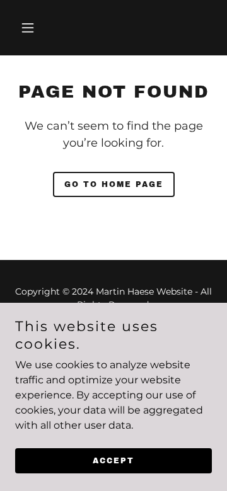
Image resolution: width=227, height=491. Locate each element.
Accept (113, 460)
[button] (37, 27)
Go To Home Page (113, 184)
